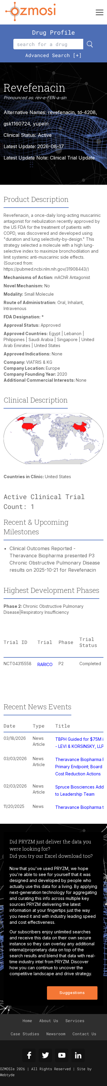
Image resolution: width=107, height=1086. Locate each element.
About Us (48, 1020)
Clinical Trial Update (72, 158)
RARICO (45, 664)
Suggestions (72, 992)
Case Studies (25, 1033)
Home (27, 1020)
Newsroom (55, 1033)
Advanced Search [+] (53, 55)
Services (74, 1020)
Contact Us (84, 1033)
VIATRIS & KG (39, 362)
